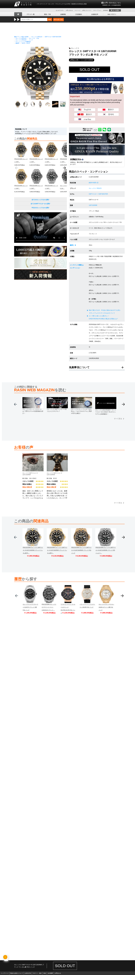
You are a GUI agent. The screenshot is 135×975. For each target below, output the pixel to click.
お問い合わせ (69, 10)
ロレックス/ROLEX (36, 37)
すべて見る (118, 418)
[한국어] (108, 114)
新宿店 (55, 478)
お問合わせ (58, 973)
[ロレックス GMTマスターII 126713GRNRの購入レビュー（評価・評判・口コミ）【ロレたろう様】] (57, 455)
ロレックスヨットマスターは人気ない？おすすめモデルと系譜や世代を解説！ (81, 411)
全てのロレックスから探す (40, 199)
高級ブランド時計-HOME (21, 37)
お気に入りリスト (86, 10)
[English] (84, 109)
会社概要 (50, 973)
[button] (64, 168)
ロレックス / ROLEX (95, 188)
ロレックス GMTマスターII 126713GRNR (30, 473)
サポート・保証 (37, 973)
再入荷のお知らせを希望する (100, 79)
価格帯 (17, 43)
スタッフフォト (97, 10)
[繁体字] (84, 114)
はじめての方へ (60, 10)
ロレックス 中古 (34, 38)
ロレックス (75, 48)
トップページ (4, 973)
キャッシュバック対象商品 (23, 41)
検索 (49, 19)
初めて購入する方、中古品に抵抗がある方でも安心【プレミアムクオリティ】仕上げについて (104, 311)
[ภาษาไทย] (84, 119)
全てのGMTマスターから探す (40, 203)
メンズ (31, 40)
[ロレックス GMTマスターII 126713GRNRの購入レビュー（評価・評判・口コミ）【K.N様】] (33, 455)
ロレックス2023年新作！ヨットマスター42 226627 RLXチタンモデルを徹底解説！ (105, 412)
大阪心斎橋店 (32, 478)
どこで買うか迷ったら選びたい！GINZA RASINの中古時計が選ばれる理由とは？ (103, 317)
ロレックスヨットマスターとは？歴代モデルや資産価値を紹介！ (32, 411)
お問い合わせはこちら (111, 4)
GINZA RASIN (22, 4)
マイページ (77, 10)
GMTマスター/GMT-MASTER (53, 37)
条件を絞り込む (58, 19)
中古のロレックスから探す (40, 207)
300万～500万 (26, 43)
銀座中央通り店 (93, 182)
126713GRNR (93, 205)
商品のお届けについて (16, 973)
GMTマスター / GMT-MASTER (98, 194)
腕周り (72, 245)
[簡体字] (108, 109)
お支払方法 (28, 973)
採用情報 (105, 10)
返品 (44, 973)
